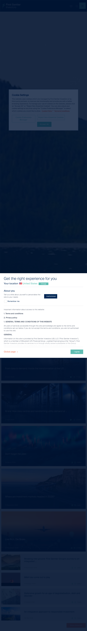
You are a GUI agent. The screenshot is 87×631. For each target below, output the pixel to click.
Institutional (51, 296)
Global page (10, 351)
